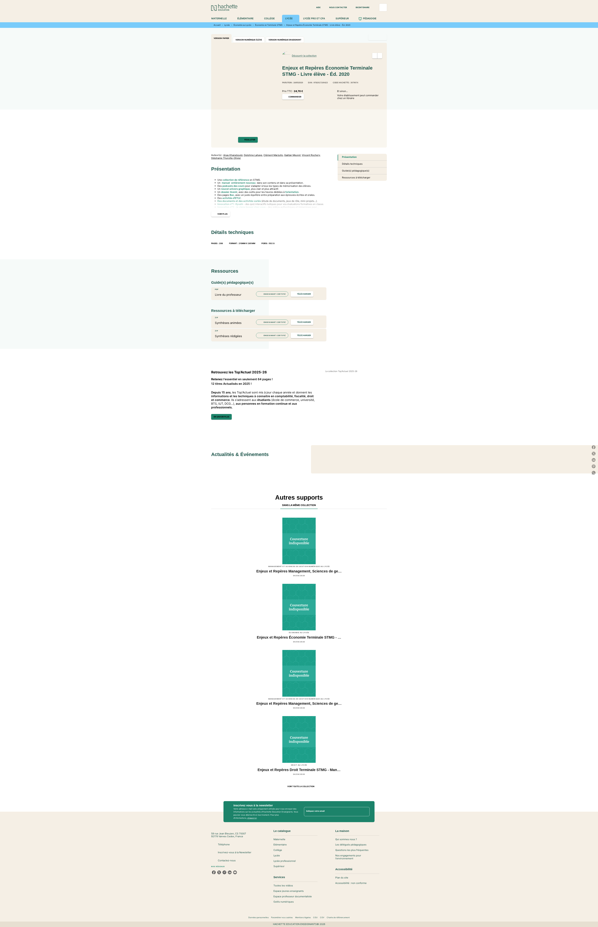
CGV (322, 917)
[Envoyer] (366, 811)
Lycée (227, 25)
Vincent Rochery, (311, 155)
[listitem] (213, 872)
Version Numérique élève (248, 40)
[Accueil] (224, 7)
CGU (315, 917)
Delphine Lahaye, (253, 155)
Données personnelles (258, 917)
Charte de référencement (338, 917)
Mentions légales (303, 917)
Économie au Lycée (242, 25)
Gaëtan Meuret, (292, 155)
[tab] (220, 18)
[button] (316, 7)
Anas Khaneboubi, (233, 155)
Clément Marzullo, (273, 155)
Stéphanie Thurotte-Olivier (226, 158)
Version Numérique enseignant (284, 40)
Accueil (217, 25)
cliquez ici (252, 818)
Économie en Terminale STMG (269, 25)
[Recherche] (383, 7)
